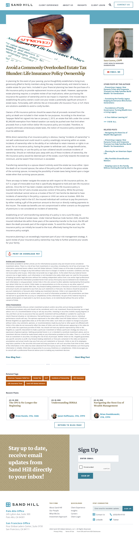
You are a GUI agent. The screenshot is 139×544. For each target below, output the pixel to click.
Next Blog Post (82, 357)
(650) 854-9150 (119, 514)
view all (112, 122)
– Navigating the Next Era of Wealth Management (115, 133)
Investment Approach (58, 516)
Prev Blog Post (13, 357)
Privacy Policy (58, 531)
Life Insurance (78, 378)
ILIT (46, 378)
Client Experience (49, 5)
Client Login (98, 5)
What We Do (54, 513)
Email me (115, 72)
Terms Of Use (69, 531)
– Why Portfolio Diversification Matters (116, 159)
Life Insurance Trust (15, 383)
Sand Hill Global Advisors (35, 383)
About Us (68, 5)
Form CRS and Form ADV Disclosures (88, 531)
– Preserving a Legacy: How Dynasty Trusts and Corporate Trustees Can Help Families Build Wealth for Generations (117, 90)
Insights (82, 5)
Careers (74, 513)
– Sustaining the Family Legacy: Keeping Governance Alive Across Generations (118, 100)
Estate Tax (37, 378)
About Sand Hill (55, 507)
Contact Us (100, 514)
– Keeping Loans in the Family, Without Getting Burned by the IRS (118, 167)
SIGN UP (85, 476)
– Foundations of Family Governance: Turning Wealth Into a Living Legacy (118, 110)
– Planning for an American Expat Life (118, 152)
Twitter (116, 520)
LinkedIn (99, 520)
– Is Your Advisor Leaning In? (115, 117)
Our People (54, 510)
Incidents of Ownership (60, 378)
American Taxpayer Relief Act (18, 378)
